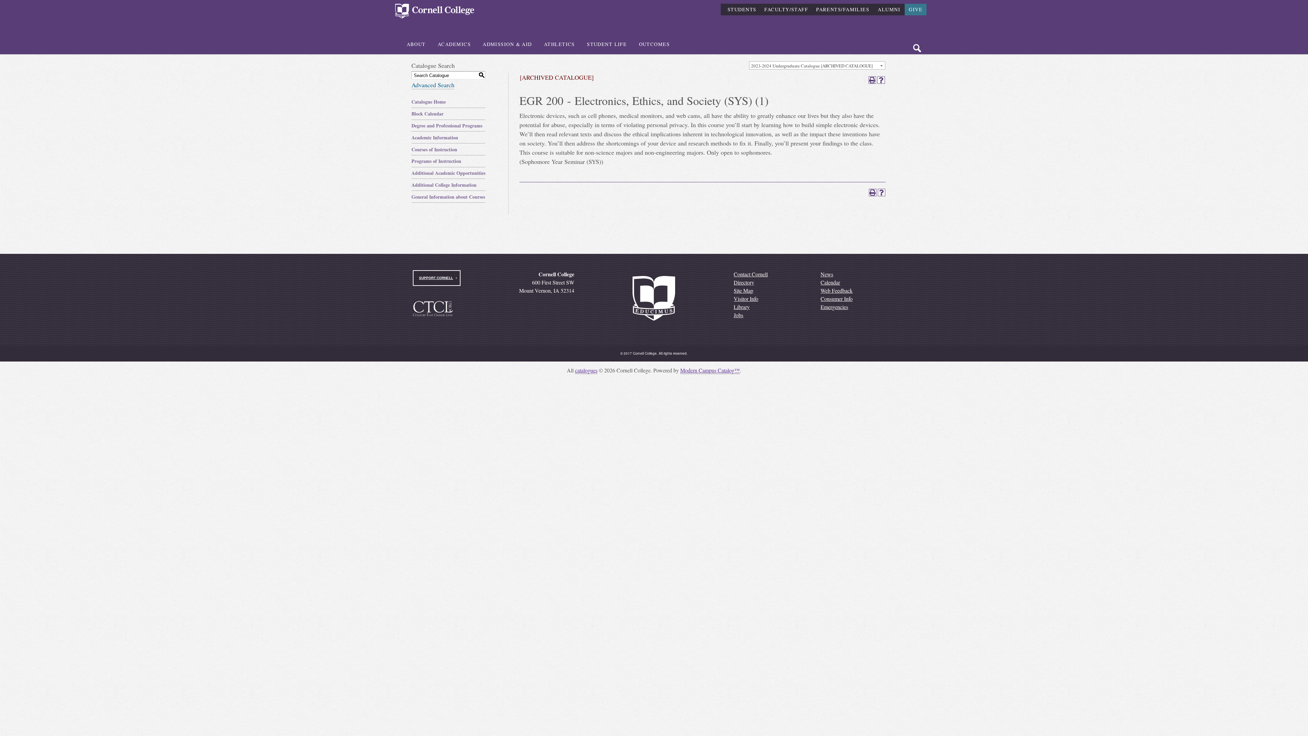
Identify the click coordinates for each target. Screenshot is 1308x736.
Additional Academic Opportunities (448, 173)
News (827, 274)
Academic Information (434, 137)
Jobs (738, 315)
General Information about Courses (448, 196)
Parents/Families (842, 9)
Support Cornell (436, 278)
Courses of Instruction (434, 149)
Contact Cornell (751, 274)
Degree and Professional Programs (446, 125)
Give (915, 9)
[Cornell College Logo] (434, 11)
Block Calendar (427, 113)
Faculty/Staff (786, 9)
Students (742, 9)
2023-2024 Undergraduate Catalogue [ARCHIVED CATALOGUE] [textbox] (812, 66)
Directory (744, 282)
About (416, 44)
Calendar (830, 282)
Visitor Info (746, 298)
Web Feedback (837, 290)
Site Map (743, 290)
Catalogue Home (428, 101)
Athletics (559, 44)
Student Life (607, 44)
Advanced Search (432, 85)
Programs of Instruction (436, 161)
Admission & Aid (507, 44)
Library (742, 306)
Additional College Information (444, 184)
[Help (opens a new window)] (881, 80)
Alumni (889, 9)
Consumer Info (837, 298)
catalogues (586, 370)
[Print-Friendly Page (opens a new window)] (872, 80)
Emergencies (834, 306)
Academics (454, 44)
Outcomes (654, 44)
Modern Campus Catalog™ (710, 370)
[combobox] (817, 65)
